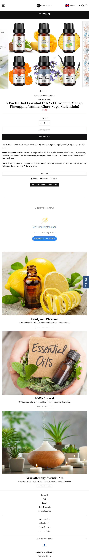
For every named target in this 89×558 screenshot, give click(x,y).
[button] (72, 5)
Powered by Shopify (44, 556)
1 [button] (40, 91)
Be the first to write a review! (44, 238)
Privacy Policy (44, 519)
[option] (44, 13)
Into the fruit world (44, 327)
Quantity (44, 118)
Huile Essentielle (44, 507)
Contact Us (45, 495)
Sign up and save (44, 539)
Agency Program (44, 511)
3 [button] (44, 91)
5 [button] (49, 91)
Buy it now (44, 137)
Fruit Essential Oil (46, 96)
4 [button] (47, 91)
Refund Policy (44, 523)
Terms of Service (44, 527)
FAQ (44, 499)
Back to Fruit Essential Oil (46, 184)
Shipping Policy (44, 531)
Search (44, 503)
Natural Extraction (44, 406)
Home (36, 96)
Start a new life (44, 486)
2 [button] (42, 91)
